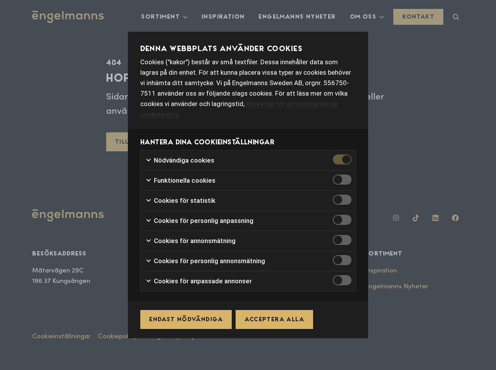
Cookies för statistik (183, 200)
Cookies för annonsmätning (194, 241)
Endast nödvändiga (186, 319)
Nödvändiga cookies (183, 160)
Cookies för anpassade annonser (202, 281)
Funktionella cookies (183, 180)
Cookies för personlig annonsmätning (208, 261)
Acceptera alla (274, 319)
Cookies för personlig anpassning (202, 220)
